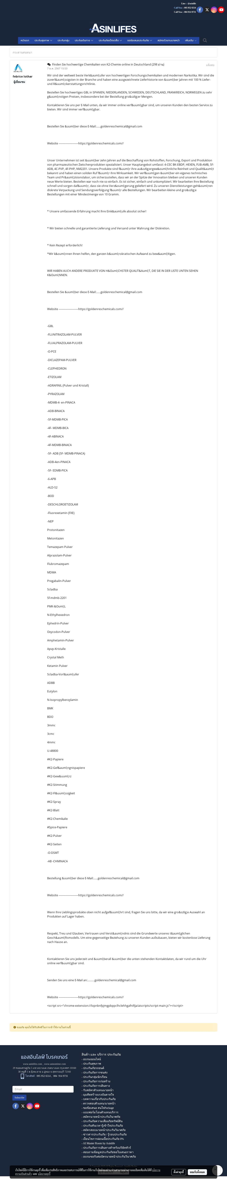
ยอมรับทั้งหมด (197, 1172)
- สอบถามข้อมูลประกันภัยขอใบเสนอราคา (108, 1152)
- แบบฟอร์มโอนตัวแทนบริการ (100, 1112)
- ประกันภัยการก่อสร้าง (96, 1081)
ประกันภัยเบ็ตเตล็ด (109, 40)
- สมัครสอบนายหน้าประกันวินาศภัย (104, 1130)
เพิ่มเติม (189, 40)
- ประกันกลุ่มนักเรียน (94, 1076)
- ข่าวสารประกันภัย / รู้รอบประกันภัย (104, 1134)
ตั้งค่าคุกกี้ (179, 1172)
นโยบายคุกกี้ (44, 1173)
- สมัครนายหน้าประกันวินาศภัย (101, 1116)
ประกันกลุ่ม (63, 40)
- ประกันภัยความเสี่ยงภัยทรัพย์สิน (102, 1121)
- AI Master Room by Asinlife (98, 1143)
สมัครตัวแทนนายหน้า (168, 40)
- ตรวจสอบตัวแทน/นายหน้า (98, 1103)
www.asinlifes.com (32, 1064)
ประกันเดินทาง (83, 40)
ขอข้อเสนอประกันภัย (138, 40)
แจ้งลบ (210, 65)
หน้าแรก (25, 40)
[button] (205, 40)
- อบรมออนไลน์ (91, 1059)
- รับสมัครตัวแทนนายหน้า (98, 1090)
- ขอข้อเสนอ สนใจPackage (98, 1107)
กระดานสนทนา (22, 52)
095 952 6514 (190, 8)
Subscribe (19, 1097)
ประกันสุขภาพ (42, 40)
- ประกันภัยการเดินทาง (96, 1085)
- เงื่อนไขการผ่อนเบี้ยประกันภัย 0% (103, 1138)
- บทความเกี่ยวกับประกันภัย (99, 1099)
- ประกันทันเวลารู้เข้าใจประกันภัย (102, 1125)
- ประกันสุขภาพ (91, 1063)
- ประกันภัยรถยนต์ (93, 1068)
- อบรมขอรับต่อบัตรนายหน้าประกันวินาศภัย (109, 1156)
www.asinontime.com (55, 1064)
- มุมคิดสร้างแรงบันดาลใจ (98, 1094)
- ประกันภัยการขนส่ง (94, 1072)
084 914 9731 (60, 1076)
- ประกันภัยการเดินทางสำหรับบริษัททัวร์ (106, 1147)
